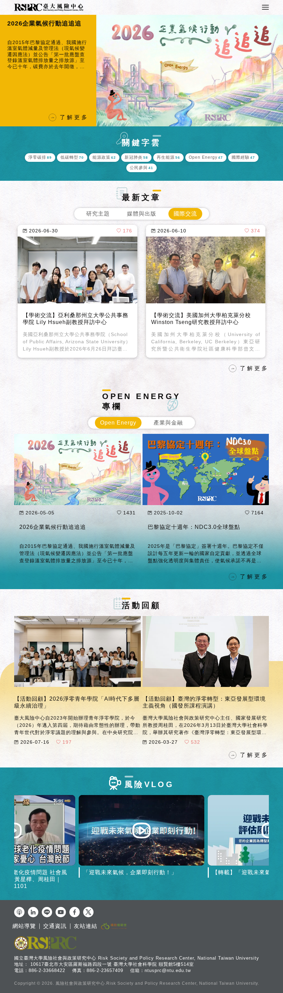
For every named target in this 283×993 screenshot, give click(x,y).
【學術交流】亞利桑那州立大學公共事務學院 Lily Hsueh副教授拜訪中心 (75, 318)
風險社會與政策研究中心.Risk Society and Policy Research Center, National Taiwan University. (157, 983)
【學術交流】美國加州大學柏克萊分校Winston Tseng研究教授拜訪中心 (201, 318)
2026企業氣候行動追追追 (52, 527)
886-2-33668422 (47, 970)
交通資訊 (55, 926)
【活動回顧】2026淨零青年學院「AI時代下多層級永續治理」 (76, 702)
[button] (7, 70)
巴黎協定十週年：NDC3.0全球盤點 (194, 527)
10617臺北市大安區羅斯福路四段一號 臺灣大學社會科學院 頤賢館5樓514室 (112, 964)
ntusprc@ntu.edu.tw (168, 970)
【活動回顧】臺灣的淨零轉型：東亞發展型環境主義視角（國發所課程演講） (204, 702)
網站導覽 (24, 926)
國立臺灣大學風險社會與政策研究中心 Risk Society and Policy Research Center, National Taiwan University (136, 958)
